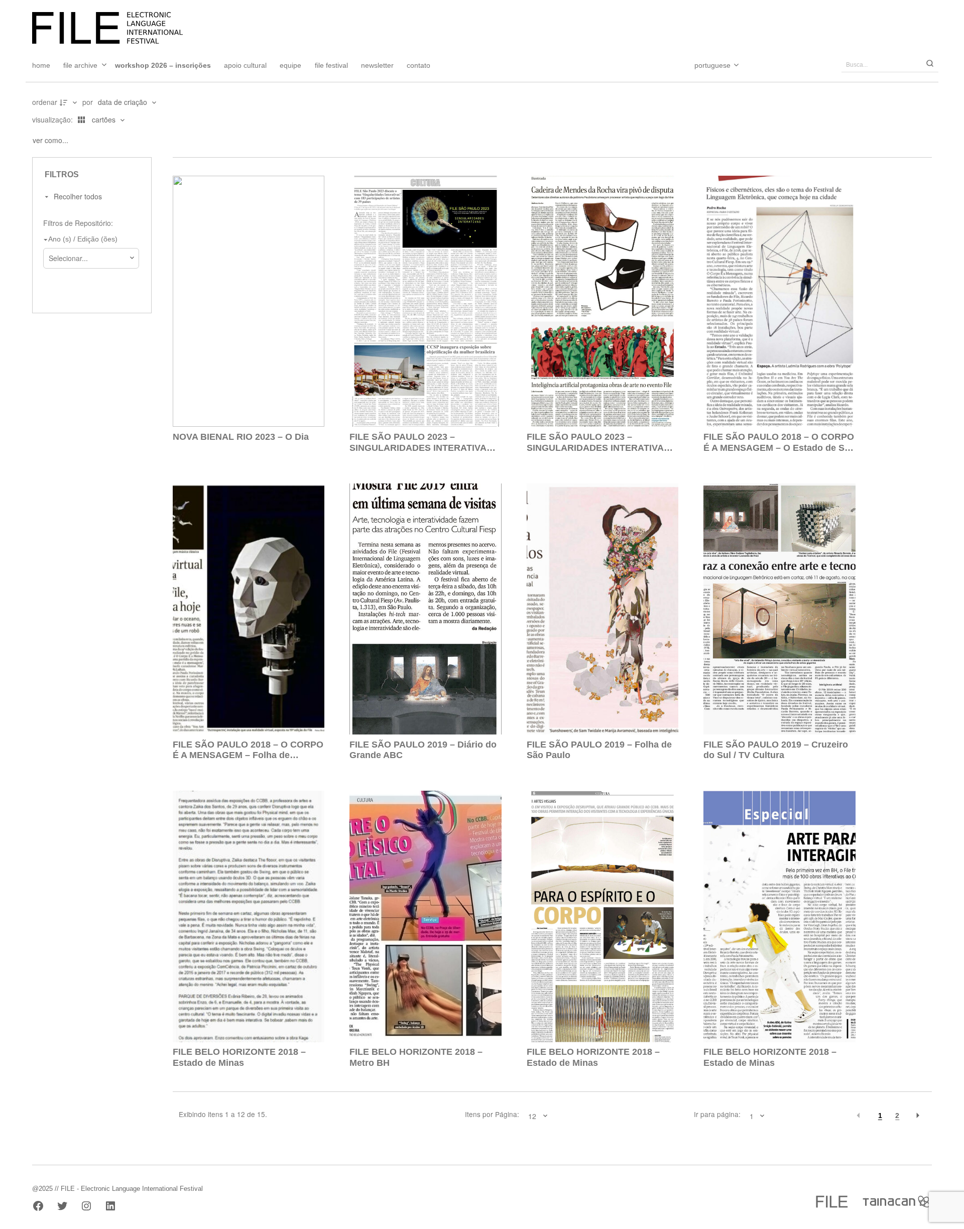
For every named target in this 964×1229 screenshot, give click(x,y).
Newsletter (377, 65)
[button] (858, 1115)
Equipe (290, 65)
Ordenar (44, 102)
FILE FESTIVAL (331, 65)
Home (41, 65)
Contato (418, 65)
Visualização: (53, 119)
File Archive (80, 65)
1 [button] (880, 1116)
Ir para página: (717, 1114)
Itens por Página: (492, 1114)
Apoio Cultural (245, 65)
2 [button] (897, 1116)
